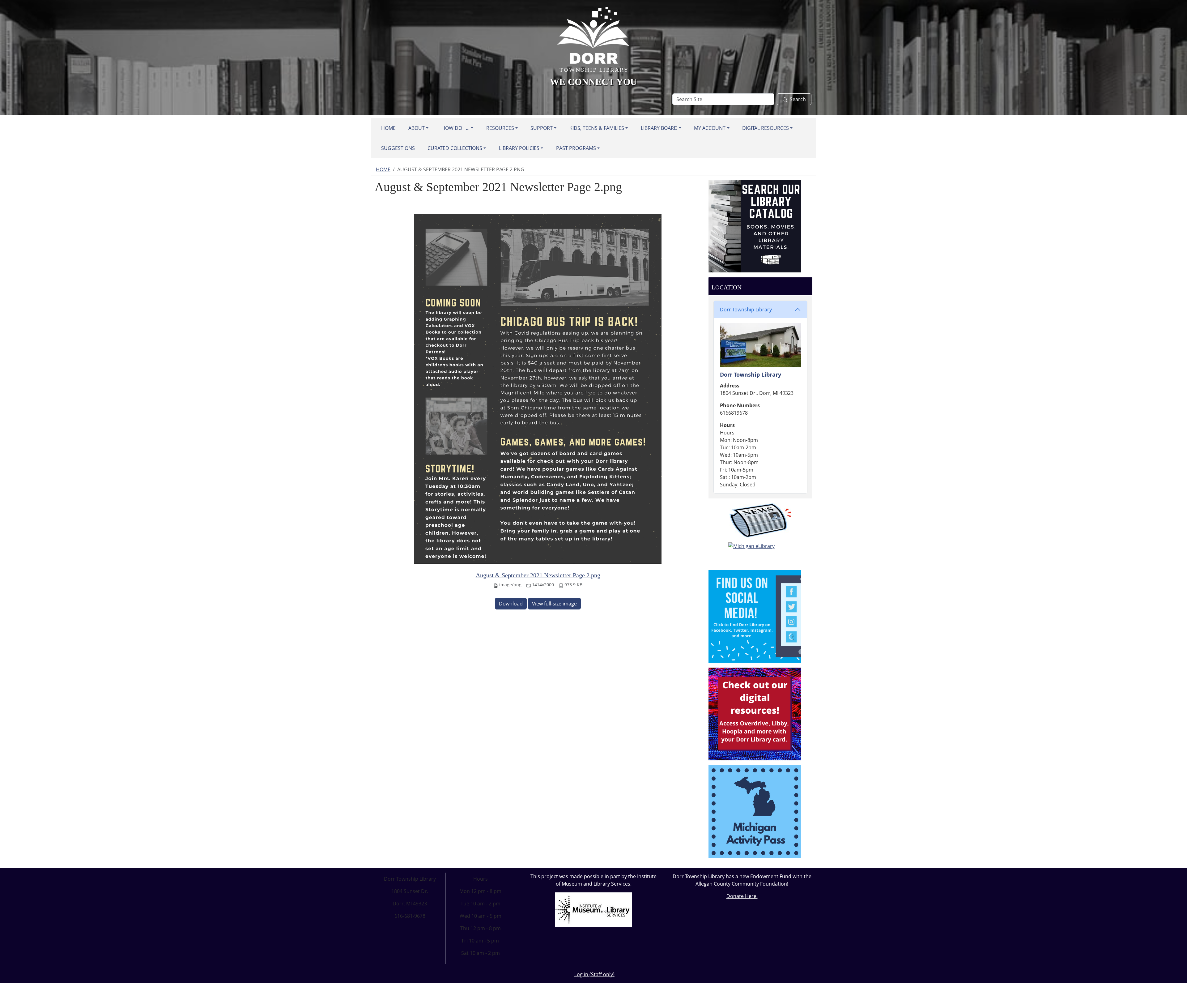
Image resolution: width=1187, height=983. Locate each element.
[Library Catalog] (754, 225)
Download (511, 603)
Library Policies (519, 148)
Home (388, 128)
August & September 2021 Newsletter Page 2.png (538, 575)
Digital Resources (765, 128)
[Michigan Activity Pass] (754, 811)
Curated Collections (455, 148)
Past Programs (576, 148)
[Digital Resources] (754, 713)
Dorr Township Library (746, 309)
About (416, 128)
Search (798, 99)
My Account (709, 128)
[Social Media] (754, 615)
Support (541, 128)
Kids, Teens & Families (596, 128)
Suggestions (398, 148)
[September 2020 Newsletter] (760, 520)
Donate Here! (742, 896)
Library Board (659, 128)
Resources (500, 128)
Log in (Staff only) (594, 974)
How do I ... (455, 128)
